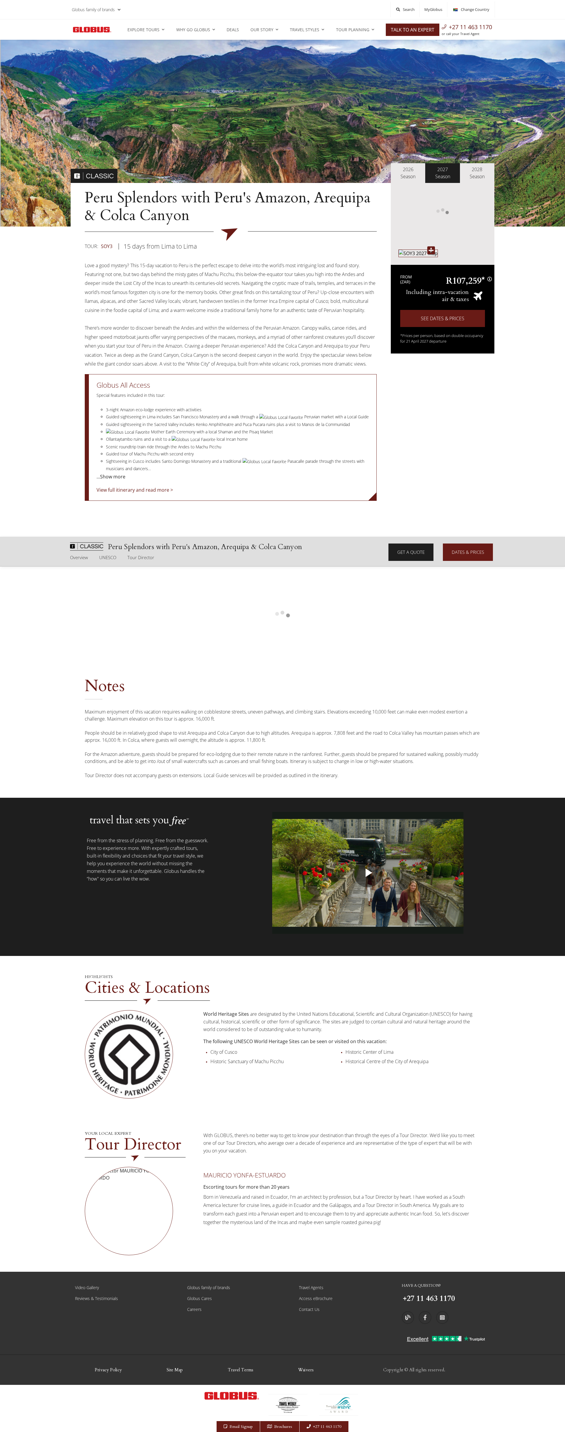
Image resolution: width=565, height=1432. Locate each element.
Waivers (306, 1370)
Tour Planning (352, 29)
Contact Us (309, 1309)
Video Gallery (87, 1287)
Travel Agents (311, 1287)
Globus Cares (199, 1298)
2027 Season (442, 173)
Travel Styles (304, 29)
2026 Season (408, 173)
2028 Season (477, 173)
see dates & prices (442, 318)
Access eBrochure (316, 1298)
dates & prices (468, 552)
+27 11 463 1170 (470, 27)
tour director (140, 557)
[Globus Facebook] (425, 1317)
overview (79, 557)
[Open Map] (418, 253)
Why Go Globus (193, 29)
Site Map (175, 1370)
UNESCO (107, 557)
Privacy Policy (108, 1370)
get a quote (411, 552)
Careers (194, 1309)
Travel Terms (240, 1370)
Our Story (261, 29)
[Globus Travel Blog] (408, 1317)
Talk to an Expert (412, 30)
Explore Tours (143, 29)
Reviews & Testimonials (96, 1298)
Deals (233, 29)
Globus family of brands (93, 9)
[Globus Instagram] (442, 1317)
